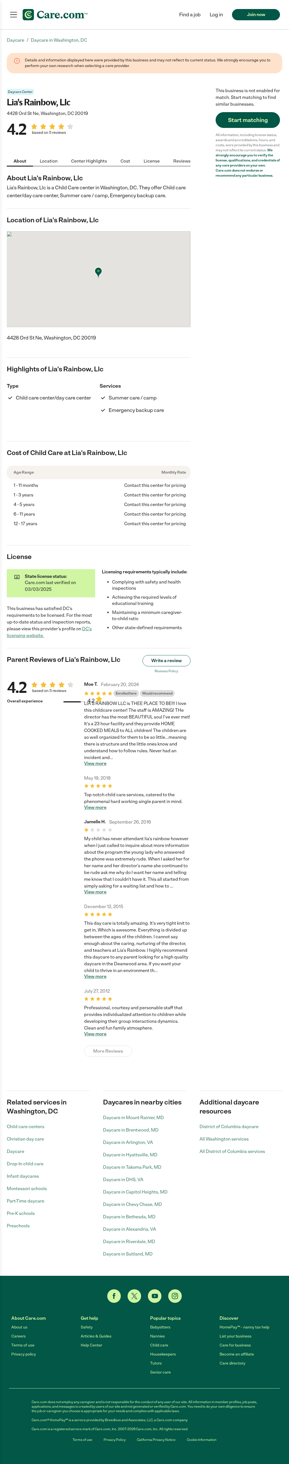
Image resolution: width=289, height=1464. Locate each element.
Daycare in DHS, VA (123, 1179)
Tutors (156, 1363)
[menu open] (13, 14)
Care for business (235, 1345)
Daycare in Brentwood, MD (131, 1130)
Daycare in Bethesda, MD (129, 1216)
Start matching (248, 120)
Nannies (157, 1336)
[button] (216, 14)
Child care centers (25, 1126)
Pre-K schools (21, 1213)
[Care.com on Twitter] (134, 1296)
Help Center (91, 1345)
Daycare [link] (15, 40)
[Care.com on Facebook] (114, 1296)
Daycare (15, 1151)
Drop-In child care (25, 1163)
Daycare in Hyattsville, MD (130, 1154)
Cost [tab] (125, 161)
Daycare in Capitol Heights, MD (135, 1192)
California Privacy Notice (156, 1440)
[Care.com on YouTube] (154, 1296)
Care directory (232, 1363)
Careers (18, 1336)
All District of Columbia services (232, 1151)
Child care (159, 1345)
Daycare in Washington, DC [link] (59, 40)
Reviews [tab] (182, 161)
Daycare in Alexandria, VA (129, 1229)
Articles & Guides (96, 1336)
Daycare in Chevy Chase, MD (132, 1204)
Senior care (160, 1372)
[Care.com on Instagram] (175, 1296)
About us (19, 1327)
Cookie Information (201, 1440)
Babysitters (160, 1327)
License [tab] (152, 161)
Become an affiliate (237, 1354)
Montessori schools (27, 1188)
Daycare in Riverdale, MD (129, 1241)
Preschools (18, 1225)
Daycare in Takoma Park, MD (132, 1167)
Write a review (166, 660)
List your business (235, 1336)
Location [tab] (49, 161)
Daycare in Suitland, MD (128, 1254)
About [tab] (20, 161)
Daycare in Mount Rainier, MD (133, 1117)
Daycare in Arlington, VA (128, 1142)
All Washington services (224, 1139)
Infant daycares (23, 1176)
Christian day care (25, 1139)
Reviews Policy (166, 671)
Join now (256, 14)
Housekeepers (163, 1354)
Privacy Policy (115, 1440)
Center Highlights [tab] (89, 161)
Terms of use (22, 1345)
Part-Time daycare (25, 1201)
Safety (87, 1327)
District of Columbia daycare (229, 1126)
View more (95, 763)
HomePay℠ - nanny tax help (244, 1327)
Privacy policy (23, 1354)
